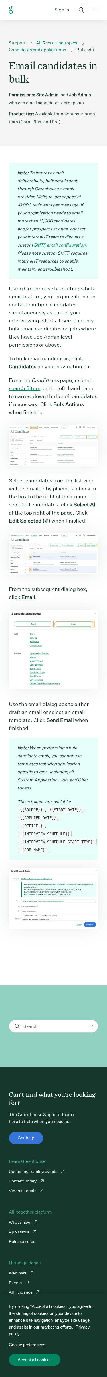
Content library (23, 1181)
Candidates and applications (37, 49)
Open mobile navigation (96, 10)
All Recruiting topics (56, 43)
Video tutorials (23, 1190)
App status (19, 1232)
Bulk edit (85, 49)
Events (16, 1282)
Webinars (18, 1273)
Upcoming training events (33, 1171)
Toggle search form (81, 10)
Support (17, 43)
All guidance (21, 1292)
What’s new (20, 1222)
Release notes (22, 1241)
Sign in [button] (61, 10)
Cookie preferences (27, 1344)
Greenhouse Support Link (11, 10)
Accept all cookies (35, 1359)
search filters (24, 388)
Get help (26, 1138)
